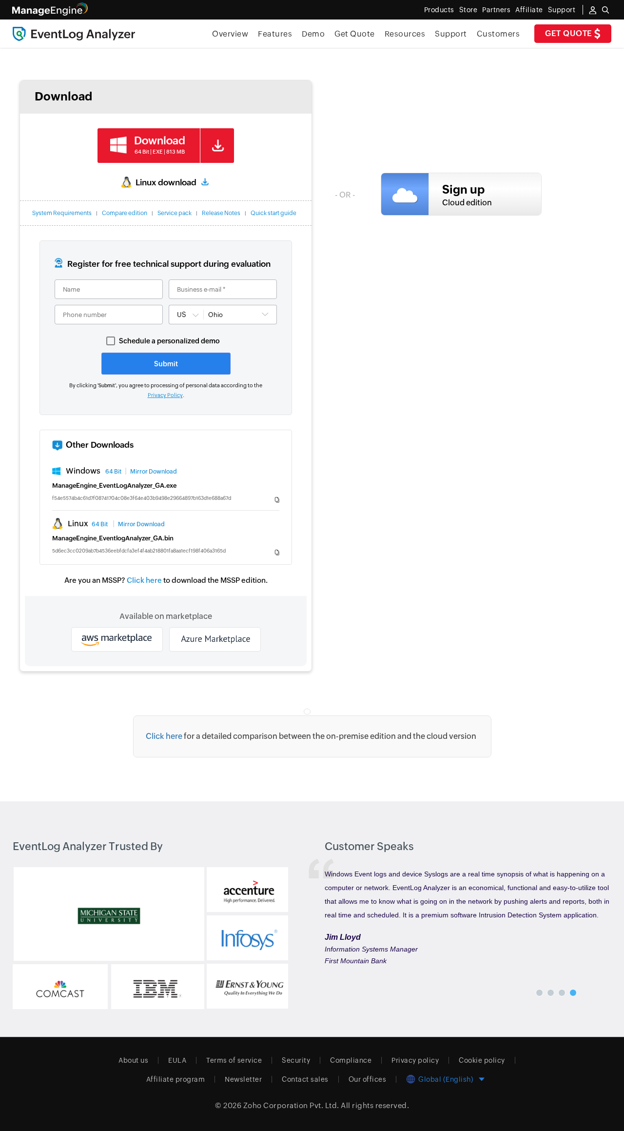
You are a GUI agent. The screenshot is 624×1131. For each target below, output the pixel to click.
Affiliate (529, 10)
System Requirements (62, 213)
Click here (144, 580)
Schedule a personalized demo (169, 341)
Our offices (368, 1079)
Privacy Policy (165, 395)
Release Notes (221, 213)
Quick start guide (273, 213)
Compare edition (124, 213)
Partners (496, 10)
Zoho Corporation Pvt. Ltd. (291, 1105)
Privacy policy (415, 1060)
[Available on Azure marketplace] (215, 639)
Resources (405, 34)
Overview (230, 34)
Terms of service (234, 1060)
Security (296, 1060)
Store (468, 10)
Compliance (350, 1060)
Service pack (174, 213)
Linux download (166, 182)
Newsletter (243, 1079)
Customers (498, 34)
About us (133, 1060)
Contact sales (305, 1079)
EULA (177, 1060)
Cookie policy (482, 1060)
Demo (313, 34)
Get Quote (569, 33)
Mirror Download (153, 471)
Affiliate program (175, 1079)
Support (451, 34)
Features (275, 34)
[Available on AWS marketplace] (117, 639)
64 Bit (113, 471)
